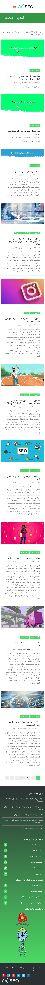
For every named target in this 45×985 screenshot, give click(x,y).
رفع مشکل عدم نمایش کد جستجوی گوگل (24, 132)
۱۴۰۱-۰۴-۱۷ (36, 83)
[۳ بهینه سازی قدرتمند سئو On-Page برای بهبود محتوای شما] (22, 845)
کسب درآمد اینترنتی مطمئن (27, 171)
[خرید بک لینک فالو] (22, 868)
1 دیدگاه (14, 137)
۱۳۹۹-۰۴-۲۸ (36, 562)
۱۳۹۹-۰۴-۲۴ (36, 729)
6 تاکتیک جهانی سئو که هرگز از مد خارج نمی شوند (24, 724)
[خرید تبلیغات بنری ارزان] (22, 862)
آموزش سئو (24, 395)
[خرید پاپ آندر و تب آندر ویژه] (22, 856)
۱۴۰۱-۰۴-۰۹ (36, 137)
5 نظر (15, 248)
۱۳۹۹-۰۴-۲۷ (36, 649)
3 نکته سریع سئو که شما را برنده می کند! (23, 478)
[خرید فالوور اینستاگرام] (22, 897)
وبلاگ (16, 233)
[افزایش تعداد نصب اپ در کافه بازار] (22, 903)
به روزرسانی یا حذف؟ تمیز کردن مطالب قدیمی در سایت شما (22, 644)
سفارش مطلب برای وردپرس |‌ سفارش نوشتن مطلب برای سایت (23, 78)
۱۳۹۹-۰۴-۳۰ (36, 483)
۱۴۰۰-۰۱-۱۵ (36, 175)
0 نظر (14, 325)
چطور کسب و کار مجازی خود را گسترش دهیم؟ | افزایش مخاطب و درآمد (24, 241)
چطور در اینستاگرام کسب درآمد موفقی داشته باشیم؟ (22, 320)
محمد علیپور (23, 83)
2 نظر (15, 83)
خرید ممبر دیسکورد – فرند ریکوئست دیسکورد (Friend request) (24, 800)
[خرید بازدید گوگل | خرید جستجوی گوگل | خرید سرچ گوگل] (22, 851)
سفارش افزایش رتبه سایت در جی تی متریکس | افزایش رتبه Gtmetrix (23, 821)
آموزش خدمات (34, 71)
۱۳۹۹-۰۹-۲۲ (36, 325)
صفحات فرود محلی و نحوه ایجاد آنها (24, 558)
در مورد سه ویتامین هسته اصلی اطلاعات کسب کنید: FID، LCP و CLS (23, 402)
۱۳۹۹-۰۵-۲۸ (36, 407)
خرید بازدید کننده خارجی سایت (32, 828)
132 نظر (14, 175)
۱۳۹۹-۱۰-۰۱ (36, 248)
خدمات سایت (24, 233)
